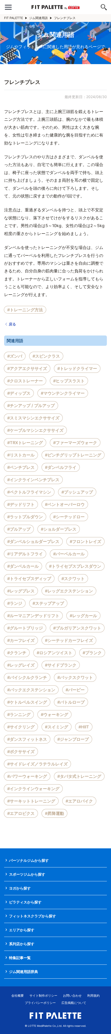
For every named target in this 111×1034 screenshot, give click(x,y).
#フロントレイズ (85, 541)
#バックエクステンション (31, 689)
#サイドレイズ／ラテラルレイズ (37, 763)
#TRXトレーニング (25, 442)
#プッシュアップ (77, 492)
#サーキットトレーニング (31, 801)
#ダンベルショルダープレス (33, 541)
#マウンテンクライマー (63, 393)
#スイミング (56, 726)
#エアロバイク (79, 801)
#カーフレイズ (21, 640)
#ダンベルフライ (60, 467)
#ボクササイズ (21, 751)
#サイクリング (21, 726)
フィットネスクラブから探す (32, 916)
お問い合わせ (72, 995)
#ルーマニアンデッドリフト (33, 615)
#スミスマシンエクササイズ (33, 417)
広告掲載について (73, 1003)
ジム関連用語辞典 (23, 971)
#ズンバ (14, 356)
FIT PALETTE (13, 18)
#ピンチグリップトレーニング (73, 455)
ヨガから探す (20, 888)
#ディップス (18, 393)
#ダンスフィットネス (27, 739)
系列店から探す (21, 944)
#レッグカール (83, 615)
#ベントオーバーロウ (65, 504)
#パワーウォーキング (27, 776)
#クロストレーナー (25, 380)
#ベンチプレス (21, 467)
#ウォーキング (54, 714)
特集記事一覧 (20, 957)
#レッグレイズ (21, 665)
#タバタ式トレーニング (79, 776)
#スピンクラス (46, 356)
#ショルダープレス (58, 529)
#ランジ (14, 603)
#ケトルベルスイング (27, 702)
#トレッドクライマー (77, 368)
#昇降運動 (54, 813)
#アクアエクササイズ (27, 368)
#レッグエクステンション (69, 590)
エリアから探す (21, 930)
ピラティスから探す (25, 902)
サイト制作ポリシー (43, 995)
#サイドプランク (60, 665)
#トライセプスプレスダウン (75, 566)
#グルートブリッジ (25, 628)
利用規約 (93, 995)
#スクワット (73, 578)
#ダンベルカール (23, 566)
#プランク (92, 652)
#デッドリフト (21, 504)
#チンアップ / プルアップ (31, 405)
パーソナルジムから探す (29, 860)
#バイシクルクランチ (27, 677)
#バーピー (75, 689)
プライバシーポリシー (40, 1003)
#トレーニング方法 (25, 309)
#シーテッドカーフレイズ (69, 640)
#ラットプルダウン (25, 516)
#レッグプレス (21, 590)
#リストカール (21, 455)
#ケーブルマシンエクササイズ (35, 430)
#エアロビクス (21, 813)
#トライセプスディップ (29, 578)
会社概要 (17, 995)
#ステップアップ (48, 603)
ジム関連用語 (38, 18)
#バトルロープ (71, 702)
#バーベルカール (69, 553)
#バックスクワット (75, 677)
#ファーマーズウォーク (75, 442)
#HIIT (83, 726)
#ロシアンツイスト (54, 652)
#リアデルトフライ (25, 553)
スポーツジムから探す (27, 874)
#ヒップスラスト (69, 380)
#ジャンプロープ (73, 739)
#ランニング (18, 714)
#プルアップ (18, 529)
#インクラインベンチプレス (33, 479)
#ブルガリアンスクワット (77, 628)
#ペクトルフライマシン (29, 492)
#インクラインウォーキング (33, 788)
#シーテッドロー (69, 516)
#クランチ (16, 652)
